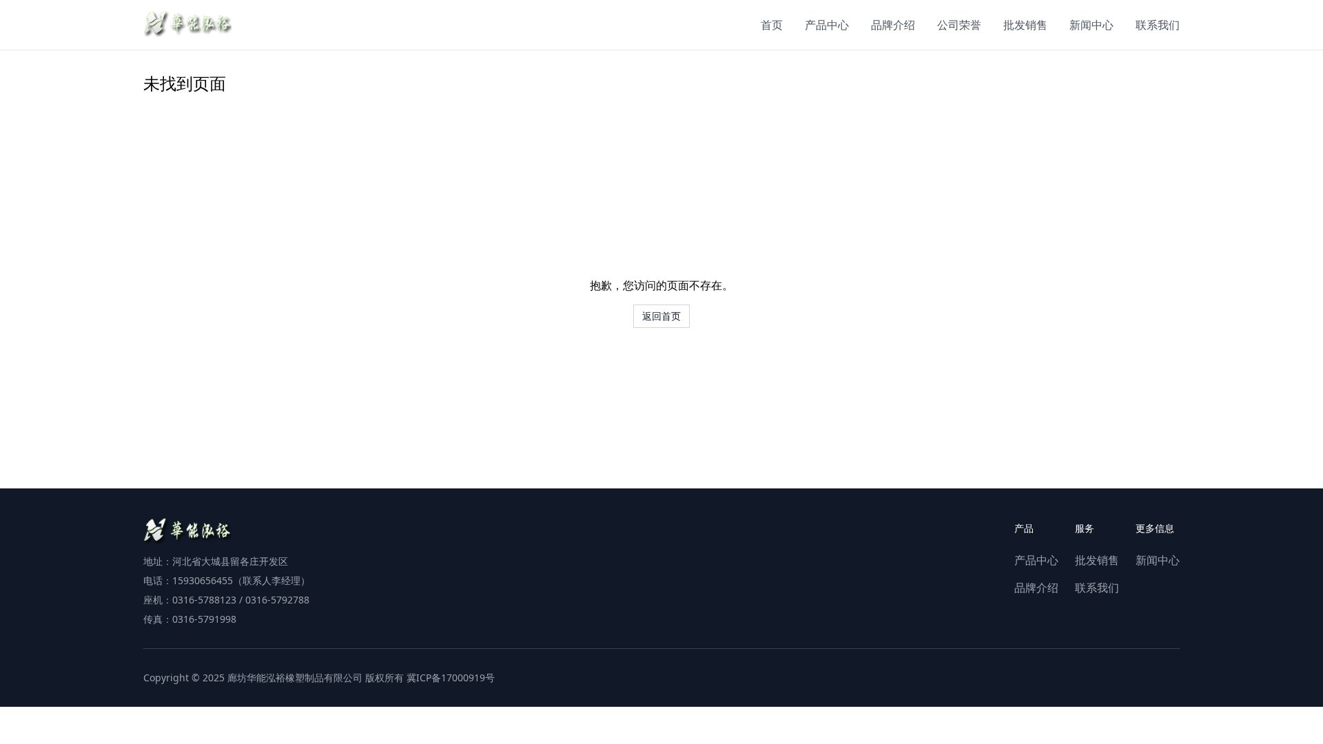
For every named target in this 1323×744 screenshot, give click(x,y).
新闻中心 (1091, 24)
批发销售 (1025, 24)
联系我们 (1158, 24)
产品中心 (827, 24)
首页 (772, 24)
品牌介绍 (893, 24)
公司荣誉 (959, 24)
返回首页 (661, 315)
